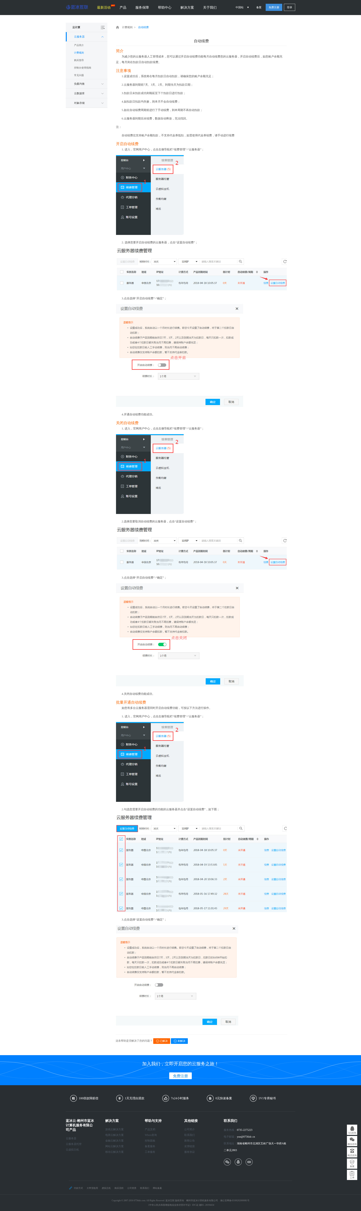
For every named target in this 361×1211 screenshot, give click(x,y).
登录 (289, 7)
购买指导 (79, 60)
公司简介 (189, 1129)
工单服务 (150, 1152)
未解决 (181, 1041)
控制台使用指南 (82, 67)
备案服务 (150, 1146)
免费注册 (274, 7)
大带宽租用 (92, 1188)
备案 (259, 7)
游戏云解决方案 (114, 1129)
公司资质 (131, 1188)
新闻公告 (189, 1140)
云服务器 (71, 1138)
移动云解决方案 (114, 1152)
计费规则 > (128, 27)
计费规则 (79, 52)
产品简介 (79, 45)
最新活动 (104, 7)
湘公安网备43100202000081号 (235, 1200)
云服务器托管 (74, 1144)
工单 (352, 1177)
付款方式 (78, 1188)
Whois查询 (151, 1135)
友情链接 (189, 1146)
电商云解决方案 (114, 1135)
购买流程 (119, 1188)
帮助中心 (164, 7)
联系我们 (189, 1135)
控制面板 (150, 1140)
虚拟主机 (106, 1188)
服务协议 (189, 1152)
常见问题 (79, 75)
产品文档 (150, 1129)
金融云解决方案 (114, 1140)
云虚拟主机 (72, 1149)
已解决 (164, 1041)
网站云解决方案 (114, 1146)
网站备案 (157, 1188)
